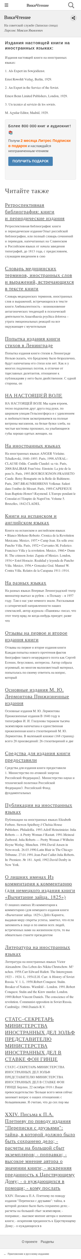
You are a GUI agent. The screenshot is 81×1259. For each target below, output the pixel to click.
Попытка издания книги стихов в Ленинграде (32, 342)
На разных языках (25, 582)
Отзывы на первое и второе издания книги (36, 636)
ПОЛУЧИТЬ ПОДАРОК (30, 161)
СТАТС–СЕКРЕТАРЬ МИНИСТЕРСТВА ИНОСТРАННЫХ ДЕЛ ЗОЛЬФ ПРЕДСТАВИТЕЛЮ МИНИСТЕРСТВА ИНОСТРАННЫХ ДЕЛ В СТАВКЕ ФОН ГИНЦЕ (40, 1039)
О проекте (29, 1242)
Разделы (47, 1242)
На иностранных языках (33, 445)
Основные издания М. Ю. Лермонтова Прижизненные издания (37, 696)
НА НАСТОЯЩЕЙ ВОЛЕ (33, 395)
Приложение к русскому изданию (28, 1254)
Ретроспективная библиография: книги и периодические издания (35, 211)
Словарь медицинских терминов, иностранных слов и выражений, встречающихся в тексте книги (39, 278)
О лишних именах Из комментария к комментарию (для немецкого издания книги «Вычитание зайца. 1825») (40, 886)
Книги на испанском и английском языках (31, 519)
